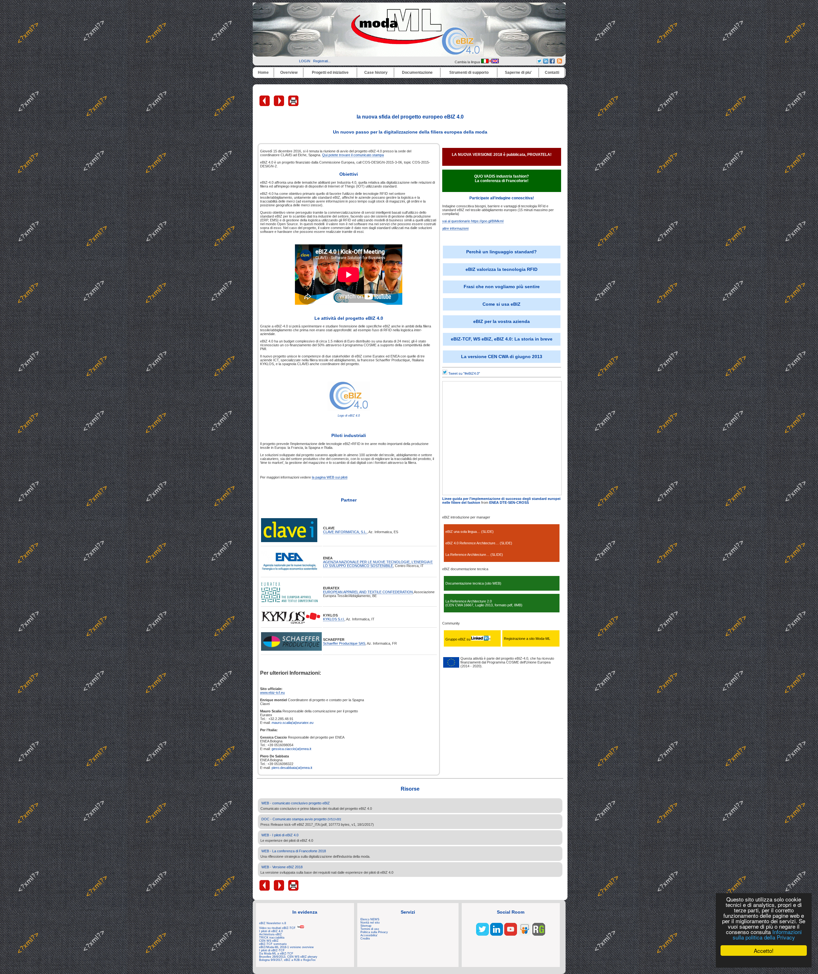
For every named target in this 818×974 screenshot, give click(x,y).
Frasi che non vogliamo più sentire (502, 286)
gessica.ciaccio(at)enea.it (291, 749)
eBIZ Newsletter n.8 (272, 923)
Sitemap (365, 925)
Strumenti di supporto (469, 72)
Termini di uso (369, 929)
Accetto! (764, 951)
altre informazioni (455, 228)
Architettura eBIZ (270, 934)
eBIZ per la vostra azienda (501, 321)
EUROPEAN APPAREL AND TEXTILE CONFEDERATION (368, 592)
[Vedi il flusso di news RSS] (559, 62)
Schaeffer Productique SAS (344, 643)
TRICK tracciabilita (271, 937)
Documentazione (417, 72)
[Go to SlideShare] (524, 934)
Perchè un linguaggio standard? (501, 251)
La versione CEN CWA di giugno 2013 (501, 356)
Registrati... (322, 61)
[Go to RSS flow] (482, 934)
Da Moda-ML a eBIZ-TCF (276, 953)
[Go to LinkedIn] (496, 934)
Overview (288, 72)
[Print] (293, 104)
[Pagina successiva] (279, 104)
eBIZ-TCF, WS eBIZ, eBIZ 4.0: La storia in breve (501, 338)
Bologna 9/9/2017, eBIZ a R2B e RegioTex (287, 960)
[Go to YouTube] (510, 934)
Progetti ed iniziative (330, 72)
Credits (365, 938)
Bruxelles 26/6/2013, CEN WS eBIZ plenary (288, 956)
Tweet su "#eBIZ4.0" (464, 373)
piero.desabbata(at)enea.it (292, 768)
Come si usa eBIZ (501, 304)
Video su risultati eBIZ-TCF (278, 928)
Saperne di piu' (518, 72)
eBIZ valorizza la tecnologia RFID (501, 269)
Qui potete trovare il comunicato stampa (353, 155)
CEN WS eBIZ (269, 940)
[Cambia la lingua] (490, 62)
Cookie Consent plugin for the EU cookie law (764, 961)
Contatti (552, 72)
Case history (376, 72)
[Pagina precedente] (265, 104)
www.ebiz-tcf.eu (272, 692)
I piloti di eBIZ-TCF (272, 950)
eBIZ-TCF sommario (273, 944)
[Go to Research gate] (538, 934)
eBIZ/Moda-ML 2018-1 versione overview (286, 947)
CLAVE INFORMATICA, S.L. (345, 532)
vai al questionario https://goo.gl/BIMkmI (473, 221)
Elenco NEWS (369, 919)
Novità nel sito (370, 922)
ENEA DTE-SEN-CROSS (509, 502)
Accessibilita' (369, 935)
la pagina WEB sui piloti (329, 477)
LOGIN (304, 61)
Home (263, 72)
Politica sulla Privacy (374, 932)
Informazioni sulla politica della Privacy (767, 934)
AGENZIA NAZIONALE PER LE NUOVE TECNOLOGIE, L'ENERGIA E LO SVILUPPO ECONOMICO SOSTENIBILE (378, 564)
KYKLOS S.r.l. (333, 619)
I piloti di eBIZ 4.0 (271, 931)
